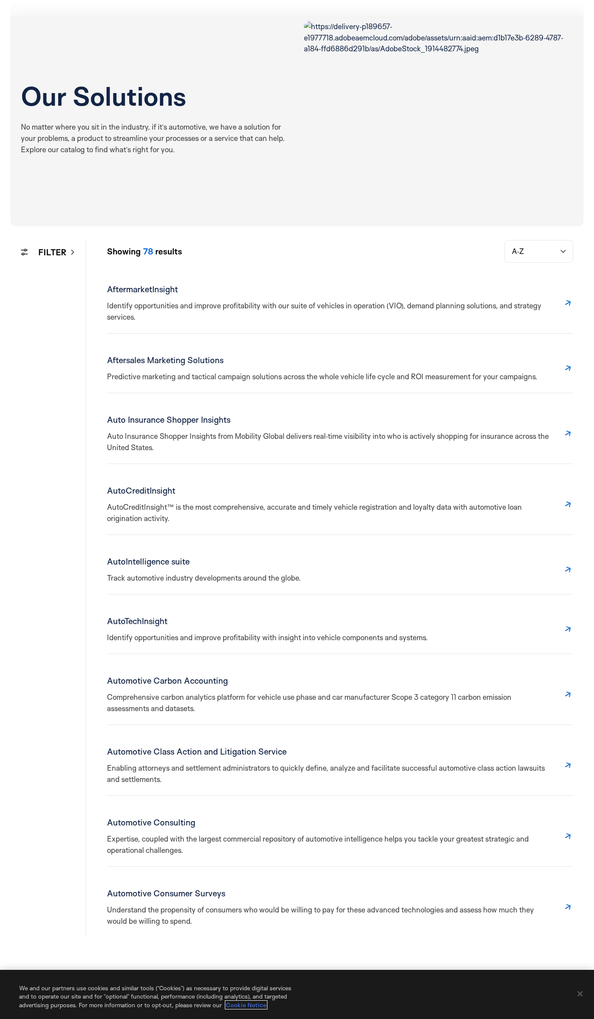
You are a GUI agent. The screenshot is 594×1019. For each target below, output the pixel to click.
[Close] (580, 993)
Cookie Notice (246, 1005)
